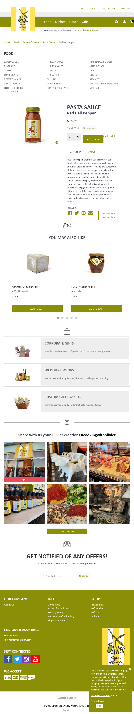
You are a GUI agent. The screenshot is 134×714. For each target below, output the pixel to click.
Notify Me (90, 128)
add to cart (37, 308)
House (73, 21)
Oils (92, 70)
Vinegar (94, 87)
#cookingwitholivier (98, 435)
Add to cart (93, 139)
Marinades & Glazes (101, 61)
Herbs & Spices (55, 83)
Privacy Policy (97, 700)
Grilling (51, 79)
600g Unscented (20, 291)
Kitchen (60, 21)
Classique (13, 91)
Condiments (11, 74)
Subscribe (83, 575)
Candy (7, 70)
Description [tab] (75, 151)
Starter (54, 74)
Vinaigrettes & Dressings (104, 83)
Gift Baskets (98, 608)
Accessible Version (67, 697)
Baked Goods (11, 61)
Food (47, 21)
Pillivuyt (95, 616)
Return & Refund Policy (61, 616)
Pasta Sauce (49, 42)
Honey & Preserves (57, 87)
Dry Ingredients (13, 83)
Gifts (85, 21)
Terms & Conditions (100, 695)
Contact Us (124, 8)
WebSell (67, 710)
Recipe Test (109, 8)
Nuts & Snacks (97, 66)
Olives (93, 74)
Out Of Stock (73, 127)
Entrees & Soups (31, 42)
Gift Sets (96, 612)
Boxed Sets (97, 604)
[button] (132, 21)
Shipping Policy (56, 620)
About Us (95, 8)
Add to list (109, 136)
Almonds (76, 291)
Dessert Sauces (12, 79)
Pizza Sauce (56, 66)
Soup (53, 70)
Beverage (9, 66)
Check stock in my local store (109, 215)
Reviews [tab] (91, 151)
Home (84, 8)
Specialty (95, 79)
